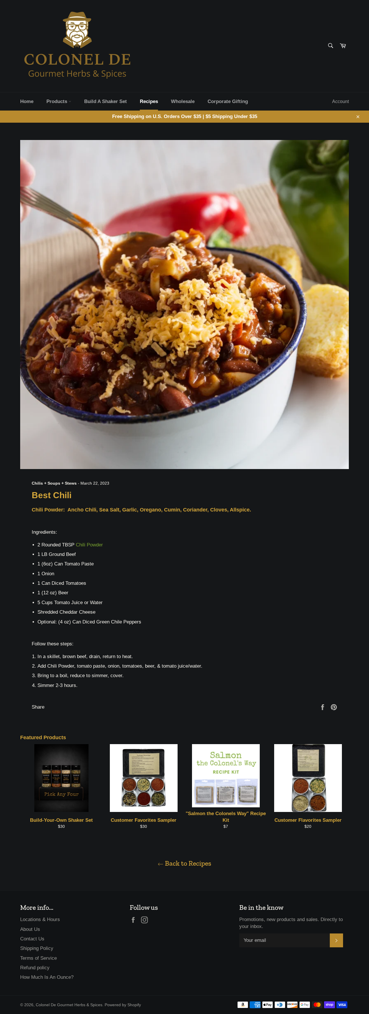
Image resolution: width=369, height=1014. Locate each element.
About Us (30, 929)
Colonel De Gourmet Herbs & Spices (69, 1005)
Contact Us (32, 939)
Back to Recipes (187, 863)
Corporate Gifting (228, 101)
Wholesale (183, 101)
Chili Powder (89, 545)
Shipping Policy (36, 948)
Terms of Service (38, 958)
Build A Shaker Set (105, 101)
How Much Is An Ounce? (47, 977)
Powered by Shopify (123, 1005)
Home (26, 101)
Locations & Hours (40, 919)
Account (340, 101)
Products (57, 101)
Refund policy (35, 967)
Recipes (149, 101)
